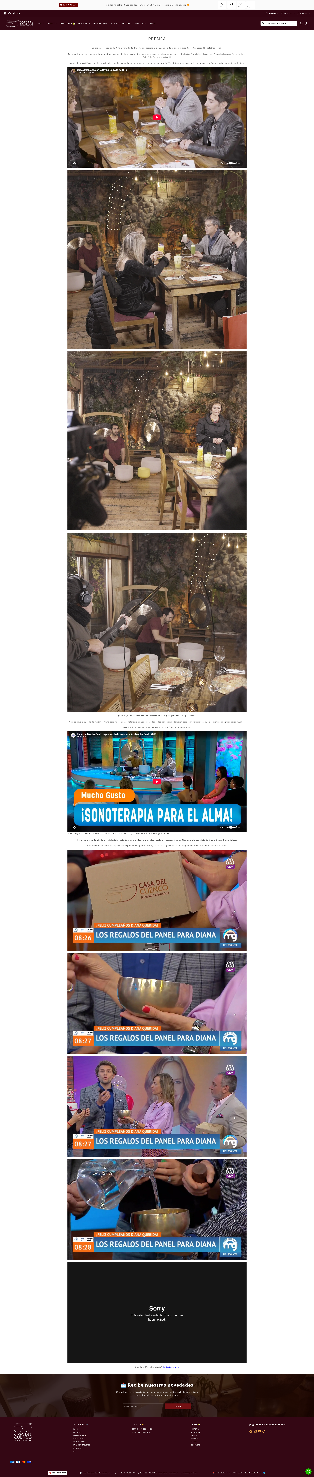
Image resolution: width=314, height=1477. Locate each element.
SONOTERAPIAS (100, 23)
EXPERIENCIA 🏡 (67, 23)
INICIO (41, 23)
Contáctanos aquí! (171, 1367)
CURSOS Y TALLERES (121, 23)
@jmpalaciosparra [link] (222, 54)
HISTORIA (195, 1429)
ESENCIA (194, 1439)
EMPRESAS (195, 1442)
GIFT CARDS (84, 23)
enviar (178, 1406)
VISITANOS (195, 1432)
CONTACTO (195, 1445)
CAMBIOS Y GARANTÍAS (142, 1432)
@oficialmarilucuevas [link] (201, 54)
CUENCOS (52, 23)
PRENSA (194, 1435)
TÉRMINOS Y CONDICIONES (143, 1429)
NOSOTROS (140, 23)
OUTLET (153, 23)
